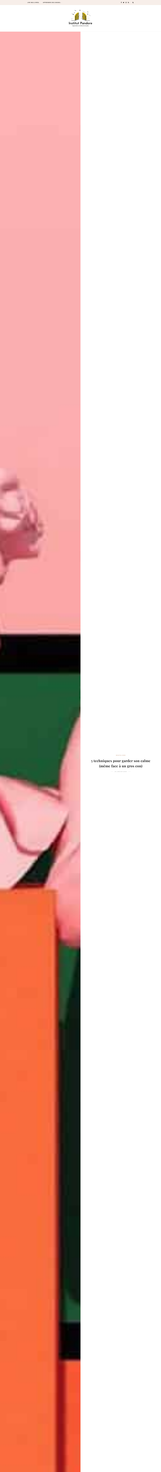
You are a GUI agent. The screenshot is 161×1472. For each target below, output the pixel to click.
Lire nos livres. (33, 2)
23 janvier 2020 (121, 771)
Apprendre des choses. (52, 2)
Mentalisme (121, 755)
